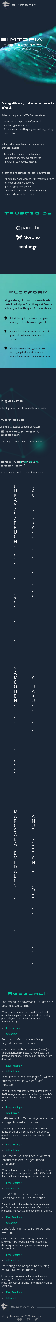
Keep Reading (13, 1028)
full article (11, 1033)
